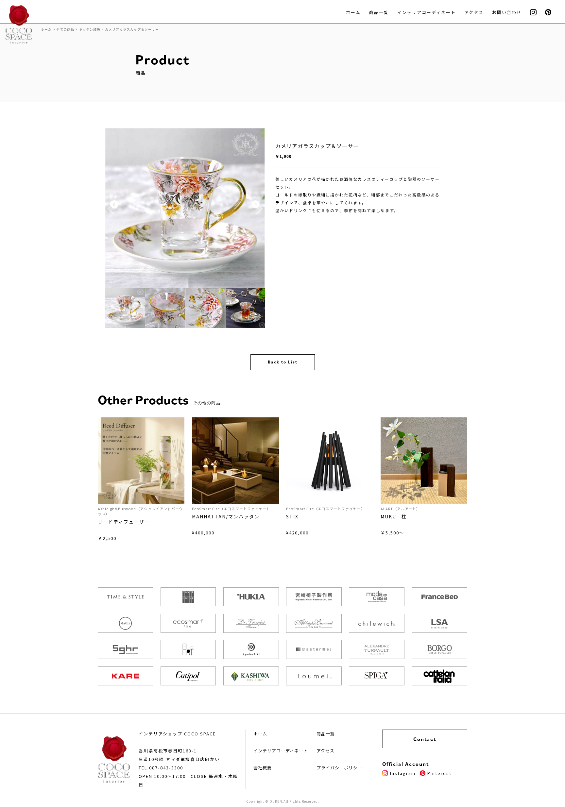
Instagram (402, 773)
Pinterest (439, 773)
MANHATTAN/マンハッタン (226, 516)
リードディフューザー (124, 521)
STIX (292, 516)
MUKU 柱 (394, 516)
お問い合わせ (507, 12)
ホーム (353, 12)
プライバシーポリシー (339, 768)
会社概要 (262, 768)
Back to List (283, 362)
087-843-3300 (166, 768)
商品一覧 (379, 12)
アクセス (474, 12)
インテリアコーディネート (426, 12)
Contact (424, 739)
